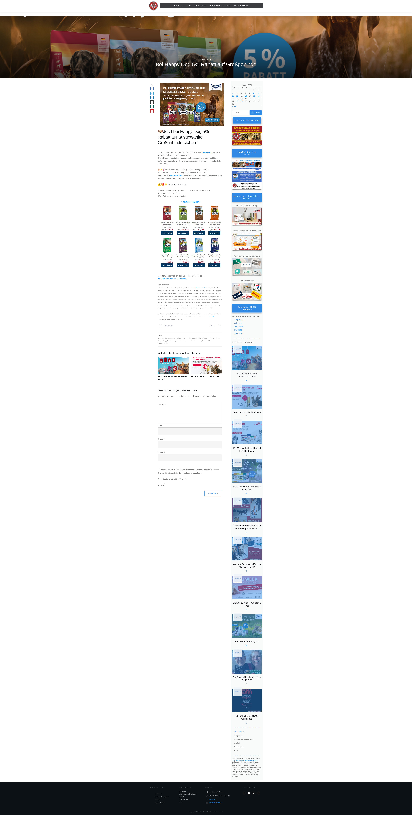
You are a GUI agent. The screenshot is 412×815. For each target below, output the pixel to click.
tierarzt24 (212, 316)
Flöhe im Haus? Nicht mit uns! (206, 370)
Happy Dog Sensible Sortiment (199, 287)
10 (233, 96)
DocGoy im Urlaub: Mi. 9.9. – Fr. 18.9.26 (247, 667)
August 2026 (239, 320)
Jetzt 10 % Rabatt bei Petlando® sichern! (173, 370)
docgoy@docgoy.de (215, 802)
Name (161, 426)
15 (254, 96)
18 (237, 99)
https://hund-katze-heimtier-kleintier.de (246, 760)
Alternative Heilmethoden (244, 739)
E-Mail (161, 439)
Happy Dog (207, 152)
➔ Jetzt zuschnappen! (190, 202)
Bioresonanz (239, 747)
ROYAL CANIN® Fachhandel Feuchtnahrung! (247, 438)
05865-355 (212, 799)
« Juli (234, 107)
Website (161, 452)
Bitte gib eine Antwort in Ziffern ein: (173, 479)
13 (246, 96)
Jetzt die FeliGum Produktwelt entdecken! (247, 476)
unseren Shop (176, 175)
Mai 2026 (238, 330)
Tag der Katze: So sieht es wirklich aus (247, 706)
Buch (236, 750)
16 (259, 96)
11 (237, 96)
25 (237, 101)
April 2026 (238, 333)
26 (242, 101)
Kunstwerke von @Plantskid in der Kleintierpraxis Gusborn (247, 515)
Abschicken (213, 493)
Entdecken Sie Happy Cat (247, 630)
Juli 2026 (238, 323)
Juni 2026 (238, 327)
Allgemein (238, 735)
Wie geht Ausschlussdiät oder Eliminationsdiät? (247, 554)
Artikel (237, 743)
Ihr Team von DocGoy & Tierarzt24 (172, 279)
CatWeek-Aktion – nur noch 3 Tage (247, 592)
